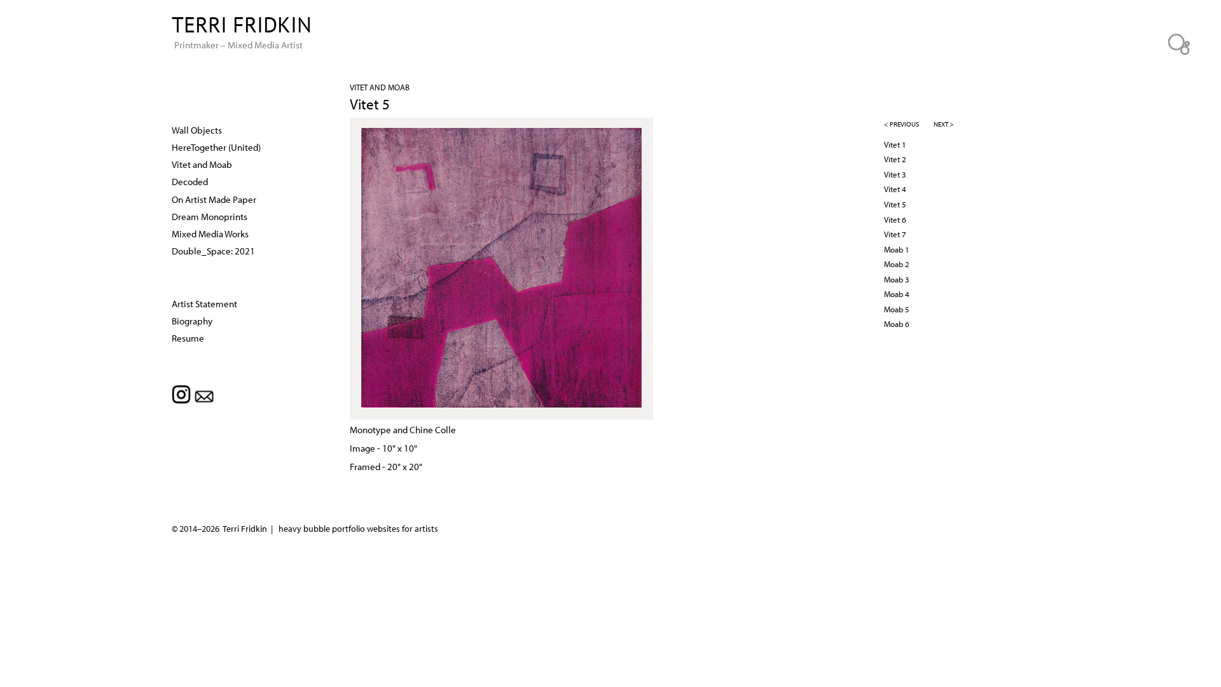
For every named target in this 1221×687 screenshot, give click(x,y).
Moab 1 (896, 249)
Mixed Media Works (210, 233)
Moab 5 (896, 309)
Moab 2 (896, 264)
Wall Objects (197, 129)
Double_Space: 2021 (213, 250)
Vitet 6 (895, 219)
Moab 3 (896, 279)
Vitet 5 (895, 204)
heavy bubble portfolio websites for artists (358, 528)
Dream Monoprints (209, 216)
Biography (192, 320)
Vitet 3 (895, 174)
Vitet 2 (895, 159)
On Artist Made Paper (214, 199)
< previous (901, 124)
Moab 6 (896, 324)
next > (944, 124)
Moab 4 (896, 294)
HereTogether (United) (216, 147)
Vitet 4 (895, 189)
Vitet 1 (895, 144)
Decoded (190, 181)
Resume (188, 337)
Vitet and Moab (380, 87)
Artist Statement (204, 303)
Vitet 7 (895, 234)
